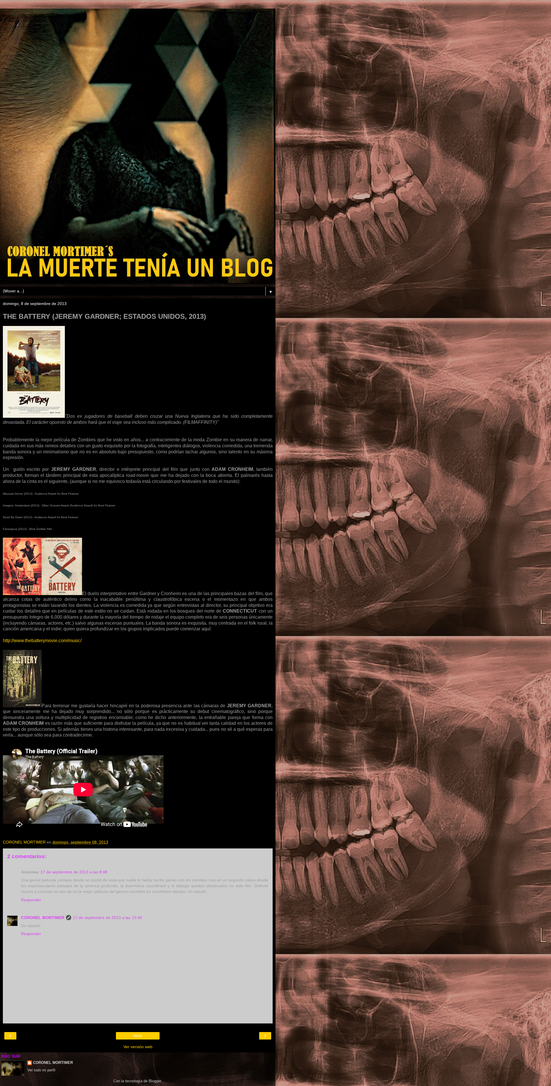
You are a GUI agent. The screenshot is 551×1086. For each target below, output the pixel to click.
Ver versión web (137, 1046)
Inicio (138, 1036)
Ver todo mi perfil (41, 1070)
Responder (31, 899)
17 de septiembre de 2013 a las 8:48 (73, 872)
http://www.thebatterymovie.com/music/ (42, 640)
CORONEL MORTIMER (42, 917)
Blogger (155, 1081)
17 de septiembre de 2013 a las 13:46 (107, 917)
